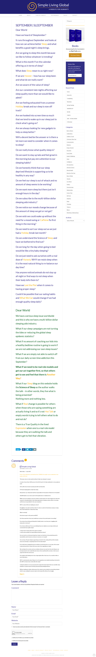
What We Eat (26, 297)
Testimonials (56, 650)
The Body (69, 204)
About (33, 650)
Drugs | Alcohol (70, 147)
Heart (68, 159)
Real (25, 403)
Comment (15, 588)
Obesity (68, 178)
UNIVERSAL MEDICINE (59, 655)
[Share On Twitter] (27, 449)
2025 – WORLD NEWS (72, 118)
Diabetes (69, 145)
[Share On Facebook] (23, 449)
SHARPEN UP (70, 108)
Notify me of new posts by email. (20, 640)
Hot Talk (49, 411)
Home (29, 650)
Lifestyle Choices (70, 167)
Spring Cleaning (70, 105)
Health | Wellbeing (71, 156)
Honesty (27, 259)
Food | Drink (69, 153)
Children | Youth (70, 136)
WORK (68, 112)
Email (13, 614)
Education (69, 150)
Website (14, 620)
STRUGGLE (69, 122)
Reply (21, 574)
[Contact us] (34, 449)
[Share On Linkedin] (31, 449)
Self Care (69, 195)
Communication (70, 142)
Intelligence (69, 161)
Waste (68, 209)
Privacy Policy (48, 650)
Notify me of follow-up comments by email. (23, 637)
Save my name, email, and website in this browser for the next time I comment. (31, 626)
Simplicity (69, 198)
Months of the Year (71, 173)
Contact (66, 650)
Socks (68, 91)
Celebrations (69, 133)
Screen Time (69, 193)
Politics (68, 184)
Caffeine (44, 220)
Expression (21, 428)
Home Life (69, 95)
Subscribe (71, 80)
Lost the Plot (30, 285)
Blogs (61, 650)
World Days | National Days (73, 212)
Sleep (44, 44)
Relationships (70, 190)
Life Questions (70, 164)
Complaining (69, 98)
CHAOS (68, 115)
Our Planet (69, 181)
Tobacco (69, 207)
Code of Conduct (39, 650)
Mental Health (70, 170)
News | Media (70, 176)
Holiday (19, 106)
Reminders (69, 101)
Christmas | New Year (71, 139)
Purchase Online (75, 55)
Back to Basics (70, 130)
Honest (28, 75)
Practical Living (70, 187)
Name (14, 607)
